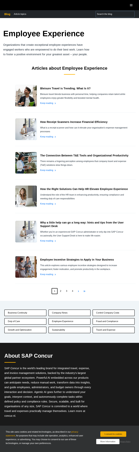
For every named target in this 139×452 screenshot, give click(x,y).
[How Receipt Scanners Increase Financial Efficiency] (26, 129)
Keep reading (47, 103)
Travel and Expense (105, 330)
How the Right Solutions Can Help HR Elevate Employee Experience (84, 189)
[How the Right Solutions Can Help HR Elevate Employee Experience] (26, 196)
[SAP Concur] (16, 5)
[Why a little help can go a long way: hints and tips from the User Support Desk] (26, 231)
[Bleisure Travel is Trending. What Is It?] (26, 96)
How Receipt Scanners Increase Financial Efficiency (74, 121)
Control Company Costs (107, 313)
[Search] (131, 14)
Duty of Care (14, 321)
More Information (107, 441)
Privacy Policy (125, 442)
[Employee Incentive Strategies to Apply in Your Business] (26, 267)
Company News (59, 313)
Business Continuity (17, 313)
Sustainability (58, 330)
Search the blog (103, 12)
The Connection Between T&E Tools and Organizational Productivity (84, 155)
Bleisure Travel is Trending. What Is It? (65, 88)
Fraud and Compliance (107, 321)
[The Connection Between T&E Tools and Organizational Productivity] (26, 163)
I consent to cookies (113, 434)
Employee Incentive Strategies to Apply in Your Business (77, 259)
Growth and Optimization (20, 330)
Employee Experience (62, 321)
